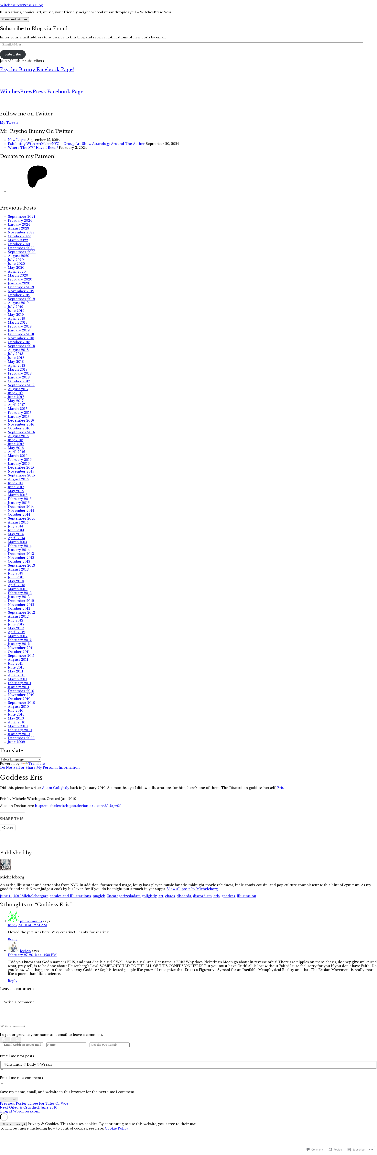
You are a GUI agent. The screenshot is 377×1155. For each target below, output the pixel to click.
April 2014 (16, 538)
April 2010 (16, 722)
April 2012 (16, 632)
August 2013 (18, 569)
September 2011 (21, 656)
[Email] (17, 1039)
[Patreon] (37, 191)
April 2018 (16, 365)
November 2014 (21, 511)
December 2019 (21, 287)
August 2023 (18, 228)
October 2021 (19, 244)
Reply (12, 939)
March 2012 (17, 636)
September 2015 (21, 475)
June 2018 (16, 358)
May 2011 (15, 671)
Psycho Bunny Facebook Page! (37, 69)
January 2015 (19, 503)
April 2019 (16, 318)
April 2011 (16, 675)
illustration (246, 896)
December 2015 (21, 467)
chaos (170, 896)
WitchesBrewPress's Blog (21, 5)
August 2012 (18, 616)
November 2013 (21, 558)
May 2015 (16, 491)
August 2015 (18, 479)
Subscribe (13, 54)
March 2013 (17, 589)
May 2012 (16, 628)
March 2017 (17, 409)
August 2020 (18, 256)
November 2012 (21, 605)
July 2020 (16, 260)
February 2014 (19, 546)
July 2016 (15, 440)
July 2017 (15, 393)
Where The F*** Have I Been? (33, 148)
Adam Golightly (55, 788)
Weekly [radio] (46, 1064)
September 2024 (21, 217)
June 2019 (16, 311)
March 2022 (18, 240)
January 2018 (19, 377)
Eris (280, 788)
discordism (202, 896)
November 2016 (21, 424)
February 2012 (20, 640)
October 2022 (19, 236)
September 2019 (21, 299)
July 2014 (15, 526)
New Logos (17, 140)
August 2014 (18, 522)
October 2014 (19, 514)
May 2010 (16, 718)
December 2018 (21, 334)
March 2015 (17, 495)
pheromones (31, 921)
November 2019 (21, 291)
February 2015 (20, 499)
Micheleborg (32, 896)
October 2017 (19, 381)
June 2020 (16, 264)
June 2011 (16, 667)
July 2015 (15, 483)
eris (216, 896)
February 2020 (20, 279)
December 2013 (21, 554)
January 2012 (19, 644)
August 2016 (18, 436)
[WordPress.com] (3, 1039)
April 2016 (16, 452)
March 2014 (17, 542)
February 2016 (20, 460)
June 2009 (16, 742)
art (45, 896)
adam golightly (144, 896)
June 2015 (16, 487)
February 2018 (20, 373)
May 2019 (16, 315)
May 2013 (16, 581)
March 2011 (17, 679)
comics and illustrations (70, 896)
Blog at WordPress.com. (20, 1111)
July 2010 (15, 710)
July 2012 (15, 620)
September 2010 (21, 703)
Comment (9, 1099)
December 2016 (21, 420)
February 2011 (19, 683)
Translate (36, 764)
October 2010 (19, 699)
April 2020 (17, 271)
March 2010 (18, 726)
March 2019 (17, 322)
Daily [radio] (31, 1064)
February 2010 (20, 730)
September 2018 (21, 346)
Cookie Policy (116, 1128)
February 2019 (20, 326)
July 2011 (15, 663)
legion (25, 951)
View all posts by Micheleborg (192, 889)
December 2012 (21, 601)
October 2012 (19, 609)
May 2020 (16, 267)
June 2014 (16, 530)
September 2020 (22, 252)
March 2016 (17, 456)
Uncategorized (119, 896)
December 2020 (21, 248)
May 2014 (16, 534)
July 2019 (15, 307)
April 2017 (16, 405)
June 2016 (16, 444)
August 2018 (18, 350)
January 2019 (19, 330)
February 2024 (20, 220)
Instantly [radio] (15, 1064)
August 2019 (18, 303)
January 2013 (19, 597)
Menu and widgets (14, 19)
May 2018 (16, 362)
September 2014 (21, 518)
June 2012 (16, 624)
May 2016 (16, 448)
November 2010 (21, 695)
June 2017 (16, 397)
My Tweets (9, 122)
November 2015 (21, 471)
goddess (228, 896)
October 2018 (19, 342)
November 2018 (21, 338)
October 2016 (19, 428)
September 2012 (21, 612)
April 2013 (16, 585)
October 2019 (19, 295)
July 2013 (15, 573)
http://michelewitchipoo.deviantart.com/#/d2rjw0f (78, 806)
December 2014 (21, 507)
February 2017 (19, 413)
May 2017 (15, 401)
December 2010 (21, 691)
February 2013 (20, 593)
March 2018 (17, 369)
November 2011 (21, 648)
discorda (184, 896)
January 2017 (18, 416)
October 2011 (19, 652)
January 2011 (18, 687)
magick (99, 896)
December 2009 (21, 738)
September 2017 (21, 385)
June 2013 (16, 577)
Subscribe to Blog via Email (34, 28)
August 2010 (18, 707)
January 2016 (19, 463)
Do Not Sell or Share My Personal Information (40, 767)
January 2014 (18, 550)
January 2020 (19, 283)
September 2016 (21, 432)
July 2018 (15, 354)
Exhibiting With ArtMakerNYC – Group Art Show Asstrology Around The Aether (76, 144)
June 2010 (16, 714)
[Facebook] (10, 1039)
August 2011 (18, 659)
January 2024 (19, 224)
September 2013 (21, 565)
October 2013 (19, 561)
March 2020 (18, 275)
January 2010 (19, 734)
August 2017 (18, 389)
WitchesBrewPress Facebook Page (41, 91)
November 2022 (21, 232)
